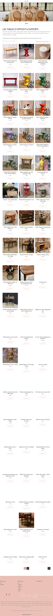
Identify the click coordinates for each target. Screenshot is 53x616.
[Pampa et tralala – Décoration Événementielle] (26, 12)
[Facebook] (6, 594)
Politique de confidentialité (38, 610)
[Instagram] (9, 594)
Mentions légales (30, 610)
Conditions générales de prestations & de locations (19, 610)
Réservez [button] (10, 67)
